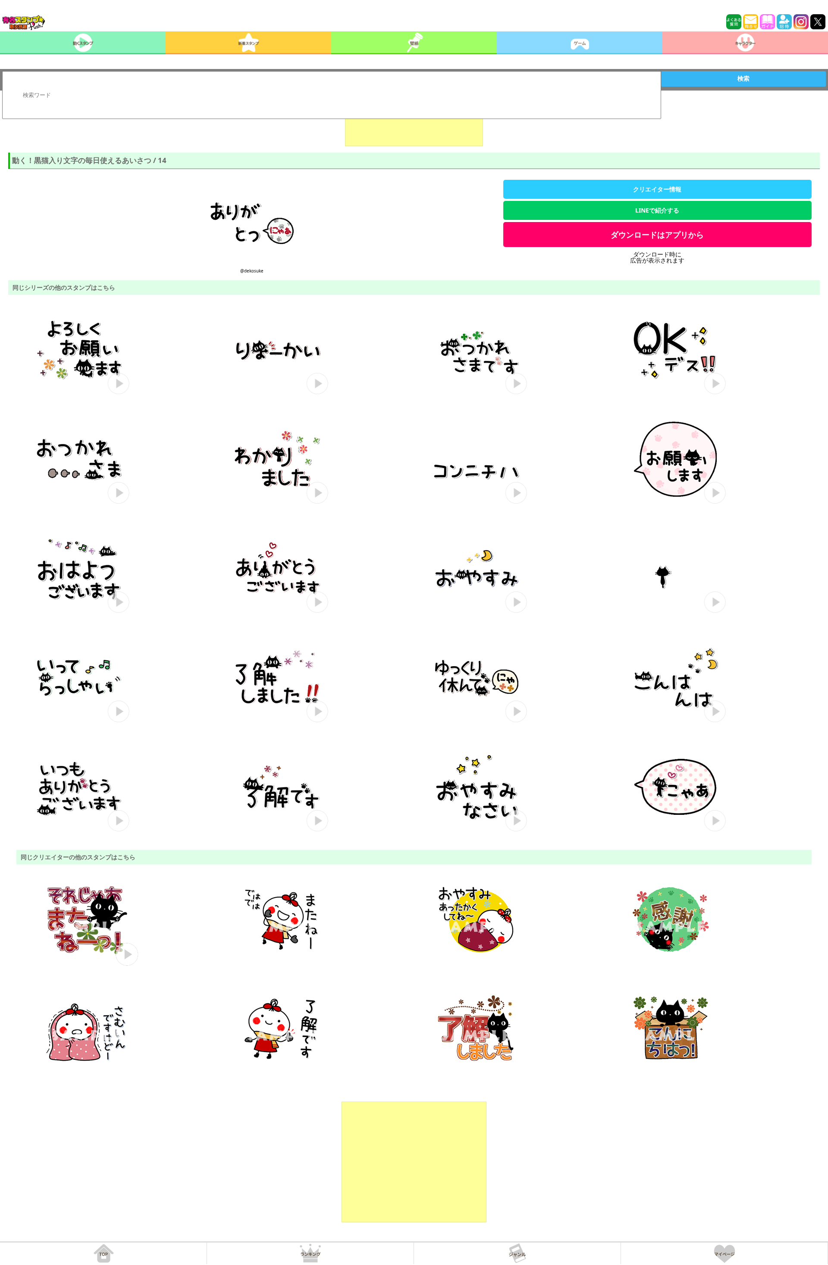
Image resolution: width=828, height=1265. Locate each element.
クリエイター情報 (657, 189)
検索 (743, 78)
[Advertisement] (414, 124)
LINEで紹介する (657, 210)
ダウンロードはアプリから (657, 234)
